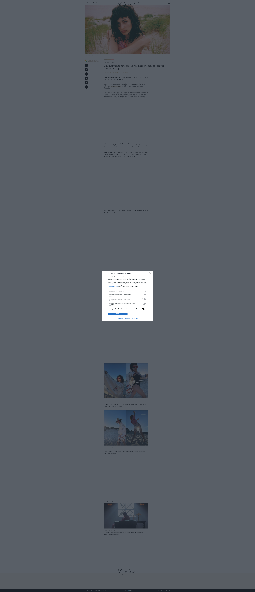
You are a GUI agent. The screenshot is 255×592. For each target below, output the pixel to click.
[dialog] (127, 296)
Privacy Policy (135, 318)
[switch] (144, 294)
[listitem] (127, 291)
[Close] (150, 273)
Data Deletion (120, 318)
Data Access (127, 318)
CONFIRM (117, 313)
